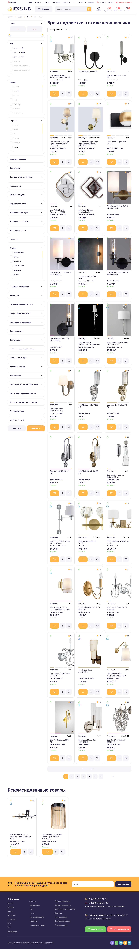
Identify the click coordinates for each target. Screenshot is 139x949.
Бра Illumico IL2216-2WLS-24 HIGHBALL (117, 273)
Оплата (46, 2)
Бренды (38, 2)
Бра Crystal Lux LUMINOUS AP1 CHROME (89, 343)
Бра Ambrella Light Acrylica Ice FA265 (57, 211)
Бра (28, 17)
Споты (31, 913)
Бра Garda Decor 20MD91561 (85, 671)
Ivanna (69, 603)
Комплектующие (61, 925)
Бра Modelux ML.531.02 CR (60, 472)
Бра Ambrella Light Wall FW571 (116, 143)
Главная (10, 17)
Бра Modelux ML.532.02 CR (88, 406)
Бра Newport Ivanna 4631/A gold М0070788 (59, 608)
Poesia (69, 537)
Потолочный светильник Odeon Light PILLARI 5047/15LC (52, 836)
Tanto (98, 272)
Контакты (66, 2)
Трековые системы (37, 925)
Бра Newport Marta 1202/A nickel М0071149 (60, 76)
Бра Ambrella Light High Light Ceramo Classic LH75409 (59, 144)
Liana (127, 670)
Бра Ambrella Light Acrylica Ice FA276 (85, 211)
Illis (128, 71)
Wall (127, 137)
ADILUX (16, 95)
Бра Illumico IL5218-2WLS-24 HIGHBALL (118, 207)
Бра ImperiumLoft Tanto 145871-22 (88, 277)
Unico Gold (125, 736)
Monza (126, 537)
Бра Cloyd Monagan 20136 (86, 542)
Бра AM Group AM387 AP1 (59, 741)
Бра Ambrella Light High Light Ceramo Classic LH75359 (88, 144)
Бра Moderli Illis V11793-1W (117, 76)
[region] (26, 60)
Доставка (56, 2)
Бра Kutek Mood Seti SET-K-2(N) (87, 741)
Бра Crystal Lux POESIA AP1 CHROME (60, 542)
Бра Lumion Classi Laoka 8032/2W (117, 608)
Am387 (69, 736)
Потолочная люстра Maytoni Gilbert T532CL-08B (20, 836)
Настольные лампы (36, 917)
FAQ (74, 2)
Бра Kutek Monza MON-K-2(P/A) (118, 542)
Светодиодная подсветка (65, 909)
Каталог (20, 17)
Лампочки (58, 913)
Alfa (15, 100)
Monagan (97, 537)
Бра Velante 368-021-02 (88, 71)
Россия (16, 147)
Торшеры (33, 921)
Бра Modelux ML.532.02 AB (117, 406)
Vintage (126, 338)
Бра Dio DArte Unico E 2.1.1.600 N (116, 741)
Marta (70, 71)
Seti (98, 736)
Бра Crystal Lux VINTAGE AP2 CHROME (117, 343)
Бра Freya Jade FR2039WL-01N (56, 410)
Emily (127, 471)
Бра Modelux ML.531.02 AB (88, 472)
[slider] (10, 35)
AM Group (17, 104)
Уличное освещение (62, 901)
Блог (80, 2)
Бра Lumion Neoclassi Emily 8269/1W (115, 476)
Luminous (97, 338)
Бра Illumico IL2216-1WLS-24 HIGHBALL (61, 340)
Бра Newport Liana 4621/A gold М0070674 (116, 675)
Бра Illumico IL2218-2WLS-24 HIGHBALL (61, 273)
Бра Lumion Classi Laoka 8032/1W (60, 675)
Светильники (34, 905)
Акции (30, 2)
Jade (70, 405)
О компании (89, 2)
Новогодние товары (62, 921)
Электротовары (61, 917)
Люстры (32, 901)
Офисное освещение (63, 905)
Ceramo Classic (66, 137)
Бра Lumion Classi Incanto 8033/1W (89, 608)
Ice (71, 206)
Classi (98, 603)
